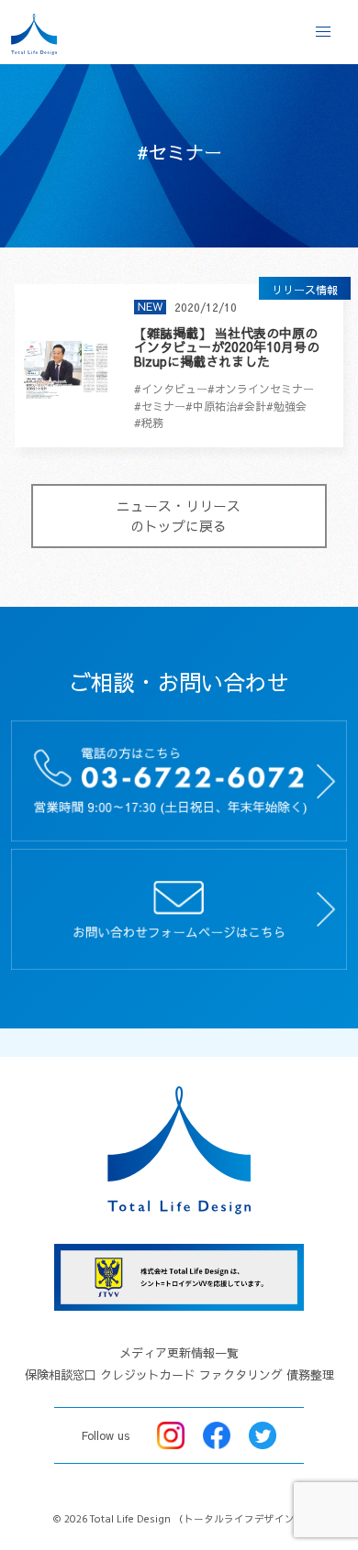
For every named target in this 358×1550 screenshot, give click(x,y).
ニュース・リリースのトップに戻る (179, 516)
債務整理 (310, 1375)
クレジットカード (148, 1375)
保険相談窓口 (60, 1375)
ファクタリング (241, 1375)
